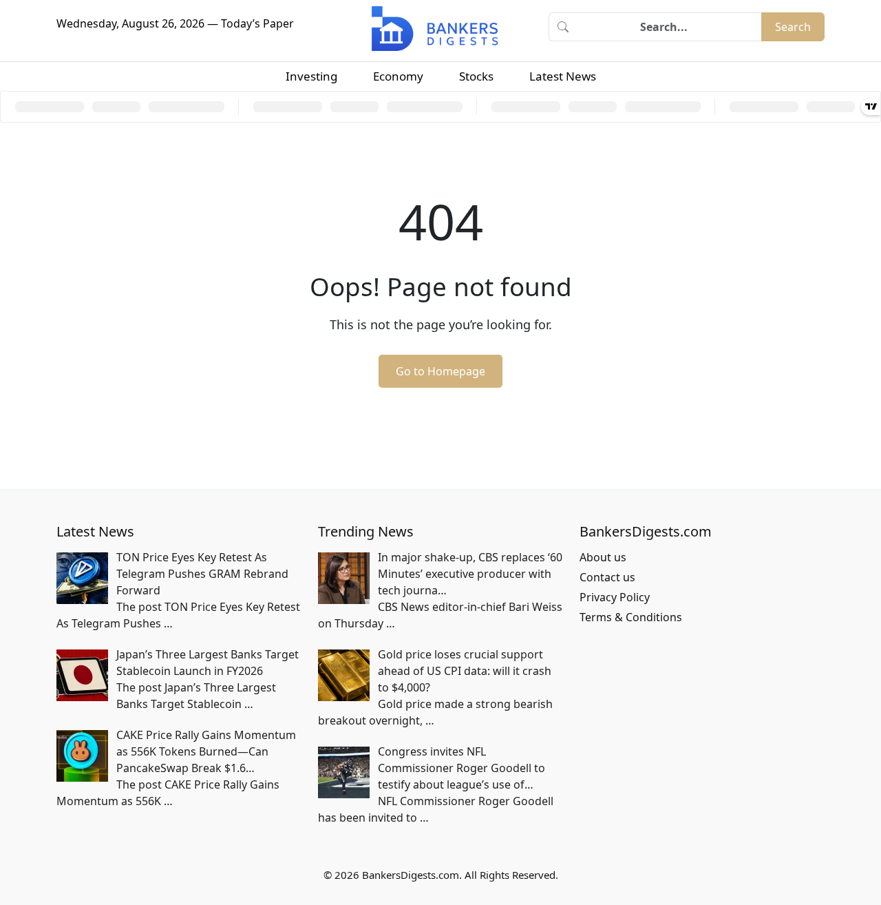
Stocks (476, 76)
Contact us (607, 577)
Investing (311, 76)
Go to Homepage (440, 371)
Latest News (562, 76)
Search (793, 26)
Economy (398, 76)
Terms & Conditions (631, 617)
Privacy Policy (615, 597)
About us (603, 557)
